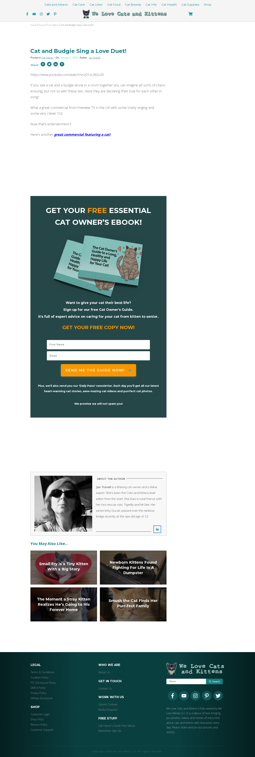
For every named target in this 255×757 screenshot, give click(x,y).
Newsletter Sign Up (109, 731)
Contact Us (105, 688)
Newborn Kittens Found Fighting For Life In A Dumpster (133, 568)
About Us (104, 672)
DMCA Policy (38, 687)
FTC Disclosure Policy (43, 682)
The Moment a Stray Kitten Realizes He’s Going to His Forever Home (63, 604)
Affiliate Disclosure (42, 698)
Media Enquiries (108, 709)
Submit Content (107, 704)
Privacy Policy (38, 693)
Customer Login (40, 714)
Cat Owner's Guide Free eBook (116, 725)
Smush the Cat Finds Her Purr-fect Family (133, 604)
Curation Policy (39, 677)
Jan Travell (94, 57)
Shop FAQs (37, 719)
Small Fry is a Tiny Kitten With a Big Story (63, 568)
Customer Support (42, 730)
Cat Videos (47, 57)
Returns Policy (39, 724)
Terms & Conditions (43, 672)
